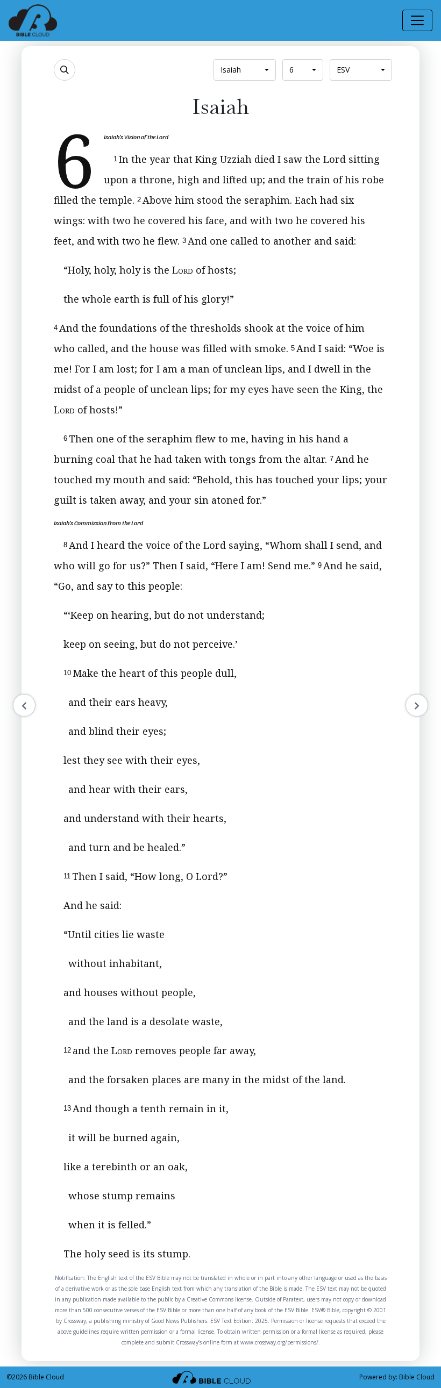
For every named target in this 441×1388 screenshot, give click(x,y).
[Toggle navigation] (417, 20)
